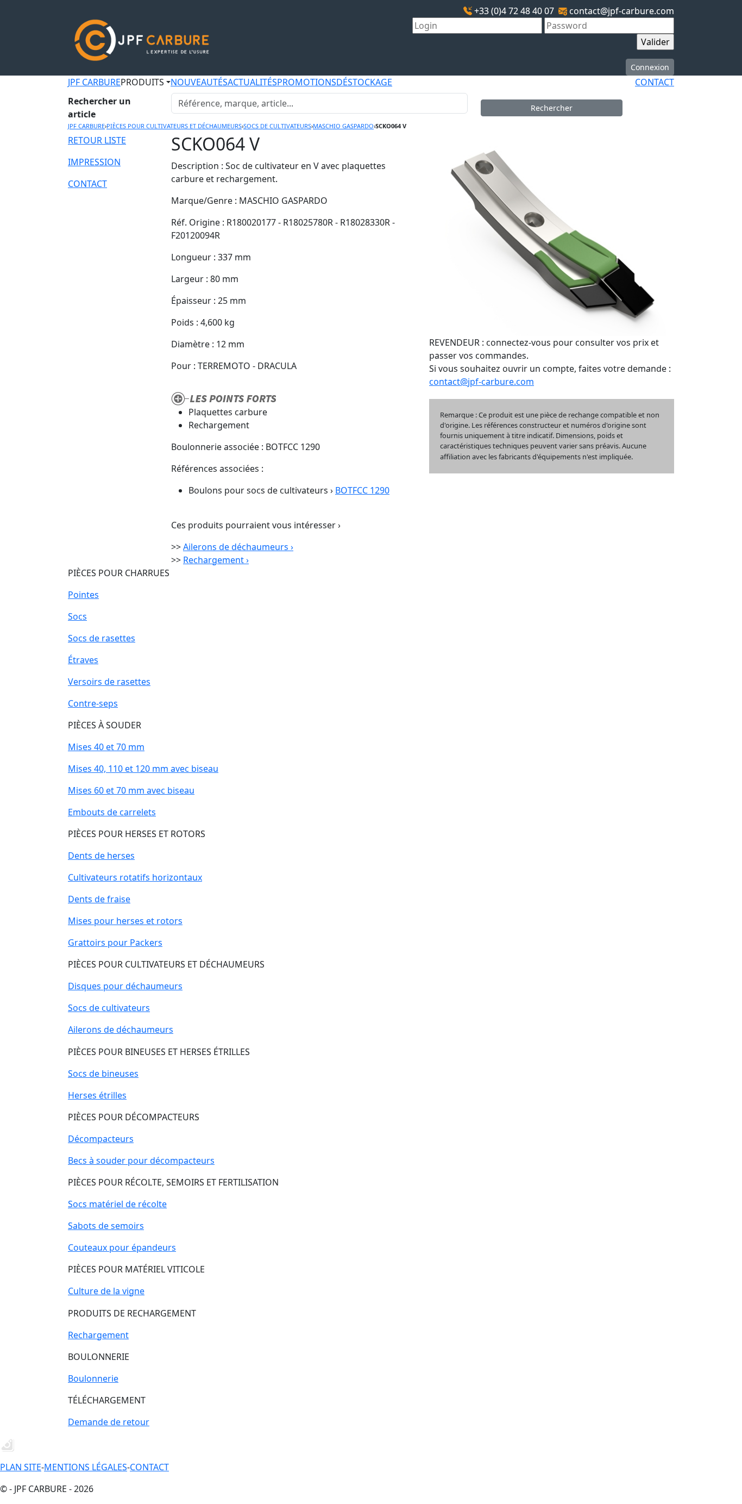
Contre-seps (93, 703)
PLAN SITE (20, 1467)
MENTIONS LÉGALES (85, 1467)
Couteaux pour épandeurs (122, 1247)
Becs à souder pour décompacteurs (141, 1160)
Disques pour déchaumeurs (125, 986)
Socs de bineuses (103, 1073)
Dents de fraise (99, 899)
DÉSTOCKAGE (364, 82)
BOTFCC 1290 (362, 490)
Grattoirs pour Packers (115, 942)
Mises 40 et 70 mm (106, 747)
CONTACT (654, 82)
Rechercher (552, 108)
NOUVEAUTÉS (199, 82)
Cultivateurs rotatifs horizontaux (135, 877)
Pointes (83, 595)
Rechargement (98, 1335)
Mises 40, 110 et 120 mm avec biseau (143, 769)
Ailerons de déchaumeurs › (238, 547)
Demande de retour (108, 1422)
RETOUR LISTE (97, 140)
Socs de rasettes (101, 638)
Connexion (650, 67)
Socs (77, 616)
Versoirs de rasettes (109, 682)
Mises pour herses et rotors (125, 921)
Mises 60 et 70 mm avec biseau (131, 790)
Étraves (83, 660)
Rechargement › (216, 560)
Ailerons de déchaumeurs (120, 1029)
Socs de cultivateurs (109, 1008)
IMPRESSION (94, 162)
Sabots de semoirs (106, 1226)
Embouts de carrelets (112, 812)
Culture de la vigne (106, 1291)
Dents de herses (101, 856)
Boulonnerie (93, 1378)
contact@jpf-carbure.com (621, 11)
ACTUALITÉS (252, 82)
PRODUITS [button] (142, 82)
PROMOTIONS (306, 82)
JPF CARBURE (94, 82)
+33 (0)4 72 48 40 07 (514, 11)
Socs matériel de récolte (117, 1204)
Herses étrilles (97, 1095)
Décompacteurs (101, 1139)
